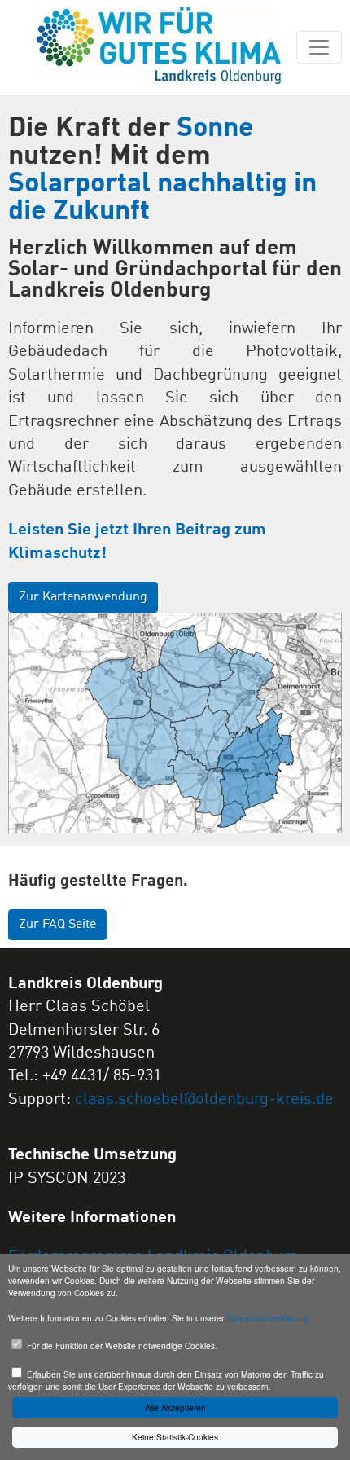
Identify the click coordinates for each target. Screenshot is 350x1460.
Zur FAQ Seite (57, 924)
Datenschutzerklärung (267, 1318)
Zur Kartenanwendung (83, 597)
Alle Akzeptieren (175, 1407)
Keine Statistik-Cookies (175, 1437)
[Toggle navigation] (319, 47)
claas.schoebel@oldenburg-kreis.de (204, 1100)
